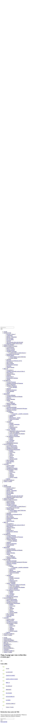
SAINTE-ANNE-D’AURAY (12, 679)
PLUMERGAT (9, 686)
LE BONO (8, 700)
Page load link (4, 721)
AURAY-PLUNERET (10, 675)
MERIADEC (8, 689)
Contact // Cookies (10, 707)
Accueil (7, 668)
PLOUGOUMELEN (10, 696)
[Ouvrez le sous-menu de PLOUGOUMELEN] (13, 648)
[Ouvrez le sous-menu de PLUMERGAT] (11, 644)
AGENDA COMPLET (10, 703)
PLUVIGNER (9, 693)
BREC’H (8, 682)
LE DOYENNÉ (9, 672)
